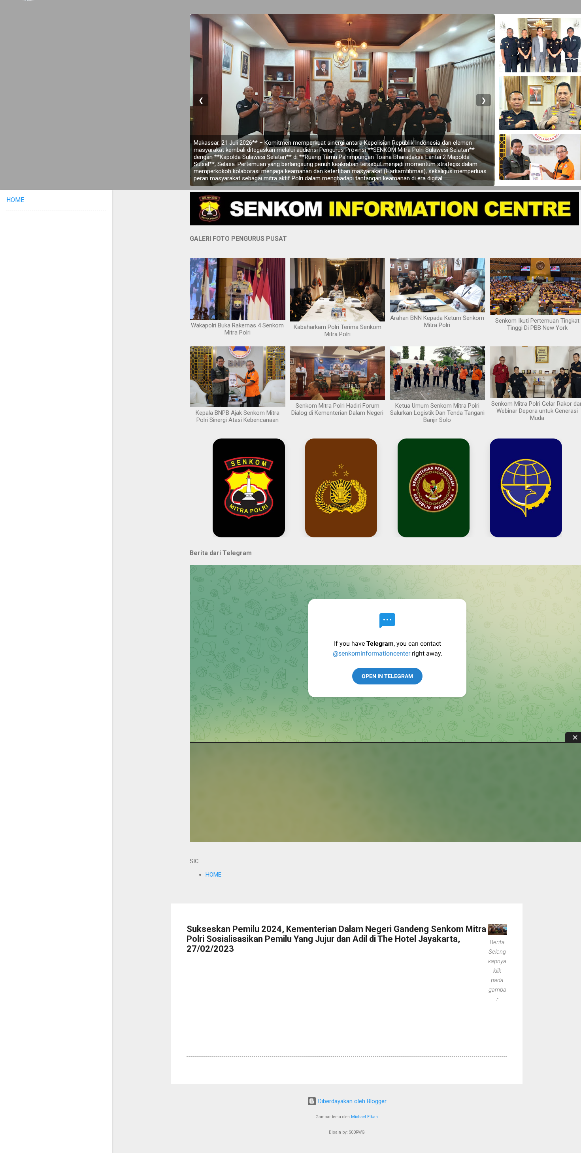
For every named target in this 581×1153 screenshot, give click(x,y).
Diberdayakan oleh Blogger (352, 1101)
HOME (213, 874)
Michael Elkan (364, 1116)
